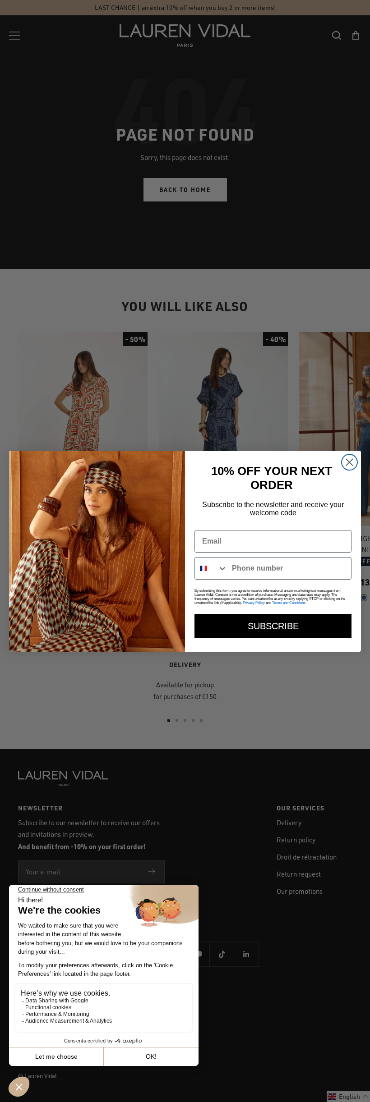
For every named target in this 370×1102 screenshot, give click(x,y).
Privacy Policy (254, 603)
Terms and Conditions (288, 603)
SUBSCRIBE (273, 626)
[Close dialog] (349, 462)
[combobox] (211, 568)
